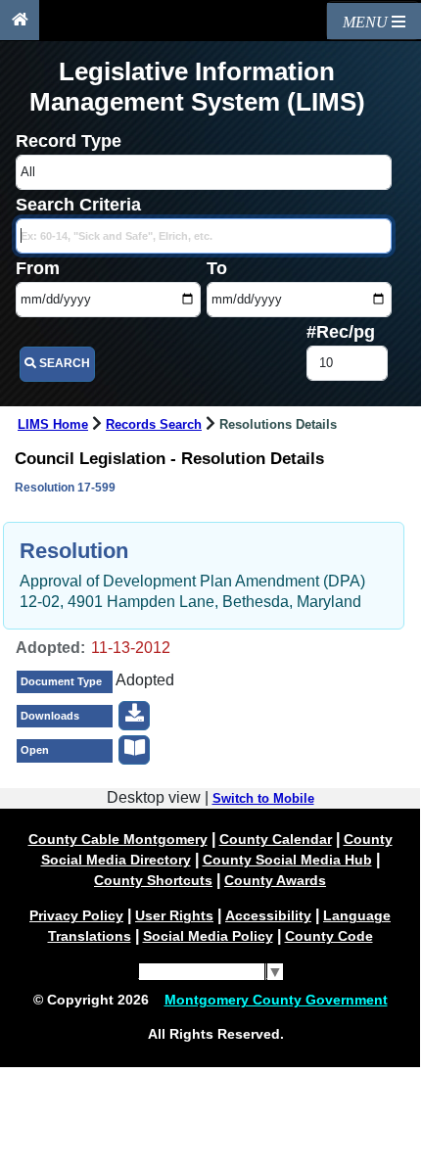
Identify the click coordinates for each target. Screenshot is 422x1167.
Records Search (154, 425)
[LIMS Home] (19, 20)
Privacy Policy (76, 915)
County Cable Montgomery (118, 839)
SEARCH (63, 363)
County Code (329, 936)
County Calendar (275, 839)
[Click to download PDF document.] (134, 715)
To (217, 268)
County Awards (275, 880)
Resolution (74, 550)
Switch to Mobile (263, 799)
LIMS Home (53, 425)
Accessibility (268, 915)
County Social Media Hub (287, 859)
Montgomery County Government (276, 999)
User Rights (174, 915)
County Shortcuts (153, 880)
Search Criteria (78, 204)
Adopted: (50, 647)
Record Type (68, 141)
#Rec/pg (340, 332)
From (38, 268)
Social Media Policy (208, 936)
